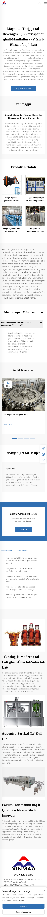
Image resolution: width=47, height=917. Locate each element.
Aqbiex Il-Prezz (23, 88)
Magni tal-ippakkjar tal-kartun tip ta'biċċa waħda (35, 199)
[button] (14, 438)
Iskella (23, 529)
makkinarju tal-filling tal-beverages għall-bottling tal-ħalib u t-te (21, 596)
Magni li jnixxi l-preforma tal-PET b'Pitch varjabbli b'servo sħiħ (11, 199)
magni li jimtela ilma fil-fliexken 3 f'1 (11, 230)
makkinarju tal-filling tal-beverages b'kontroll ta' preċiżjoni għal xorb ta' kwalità (21, 560)
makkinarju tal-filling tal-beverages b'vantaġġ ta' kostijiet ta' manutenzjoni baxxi (23, 579)
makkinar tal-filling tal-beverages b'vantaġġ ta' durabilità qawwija (20, 588)
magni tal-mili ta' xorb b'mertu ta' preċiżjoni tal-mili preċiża (21, 569)
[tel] (43, 448)
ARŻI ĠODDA (11, 185)
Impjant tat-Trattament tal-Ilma (35, 230)
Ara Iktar (8, 424)
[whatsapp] (43, 454)
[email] (43, 460)
